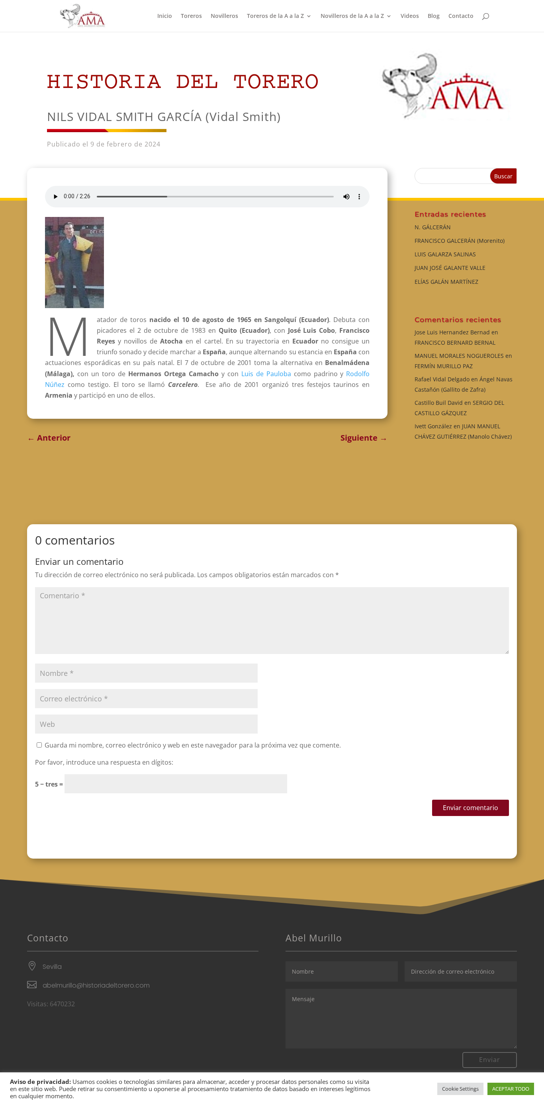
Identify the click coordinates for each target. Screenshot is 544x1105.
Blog (434, 16)
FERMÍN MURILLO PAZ (444, 366)
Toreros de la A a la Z (275, 16)
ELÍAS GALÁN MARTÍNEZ (446, 281)
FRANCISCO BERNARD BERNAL (455, 342)
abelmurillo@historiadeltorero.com (96, 985)
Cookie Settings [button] (460, 1088)
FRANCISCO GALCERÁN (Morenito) (460, 240)
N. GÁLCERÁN (433, 227)
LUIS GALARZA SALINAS (445, 254)
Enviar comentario (470, 807)
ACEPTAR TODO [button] (510, 1088)
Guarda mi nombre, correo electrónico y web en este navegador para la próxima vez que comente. (193, 745)
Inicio (164, 16)
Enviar (489, 1059)
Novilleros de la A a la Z (352, 16)
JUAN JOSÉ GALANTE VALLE (450, 267)
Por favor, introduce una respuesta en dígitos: (104, 762)
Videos (410, 16)
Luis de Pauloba (266, 373)
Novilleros (224, 16)
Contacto (461, 16)
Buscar (503, 176)
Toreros (191, 16)
